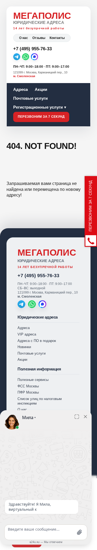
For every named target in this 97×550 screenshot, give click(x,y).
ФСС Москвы (28, 386)
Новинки (24, 347)
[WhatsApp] (25, 56)
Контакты (57, 38)
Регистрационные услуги (38, 107)
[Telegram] (16, 56)
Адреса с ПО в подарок (37, 341)
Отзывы (38, 38)
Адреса (20, 89)
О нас (23, 38)
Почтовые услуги (30, 98)
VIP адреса (27, 334)
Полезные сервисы (33, 380)
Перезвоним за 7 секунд (41, 117)
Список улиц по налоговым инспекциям (40, 401)
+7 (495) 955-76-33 (38, 275)
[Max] (34, 56)
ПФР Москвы (28, 392)
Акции (41, 89)
